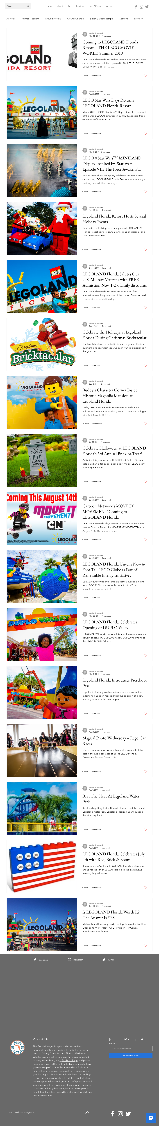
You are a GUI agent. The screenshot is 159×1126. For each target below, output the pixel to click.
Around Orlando (75, 18)
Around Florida (53, 18)
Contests (123, 18)
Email (112, 1043)
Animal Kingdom (30, 18)
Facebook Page (69, 1060)
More (137, 18)
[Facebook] (136, 6)
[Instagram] (141, 6)
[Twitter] (146, 6)
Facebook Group (41, 1063)
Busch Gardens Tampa (101, 18)
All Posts (11, 18)
